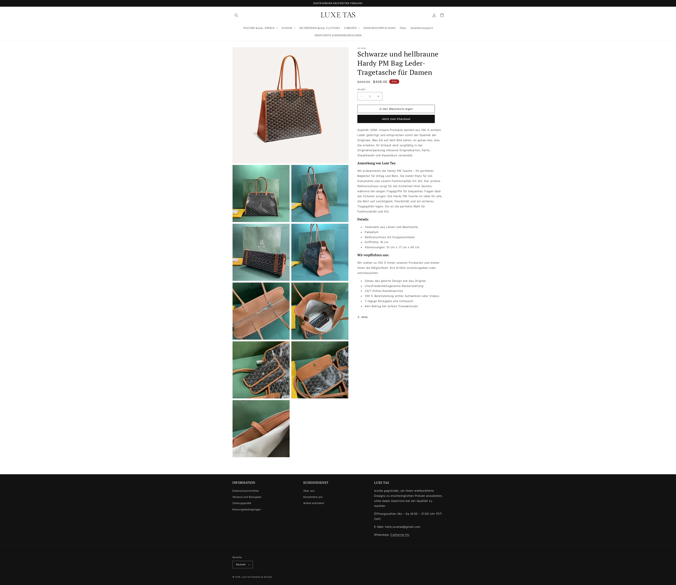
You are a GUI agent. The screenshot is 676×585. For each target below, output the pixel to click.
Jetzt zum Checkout (396, 119)
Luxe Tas (246, 577)
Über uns (309, 490)
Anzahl (361, 89)
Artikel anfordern (313, 503)
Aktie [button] (364, 316)
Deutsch (241, 564)
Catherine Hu (399, 534)
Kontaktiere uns (313, 496)
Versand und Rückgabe (246, 496)
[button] (236, 15)
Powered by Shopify (261, 577)
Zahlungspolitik (241, 503)
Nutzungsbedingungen (246, 509)
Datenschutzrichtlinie (245, 490)
